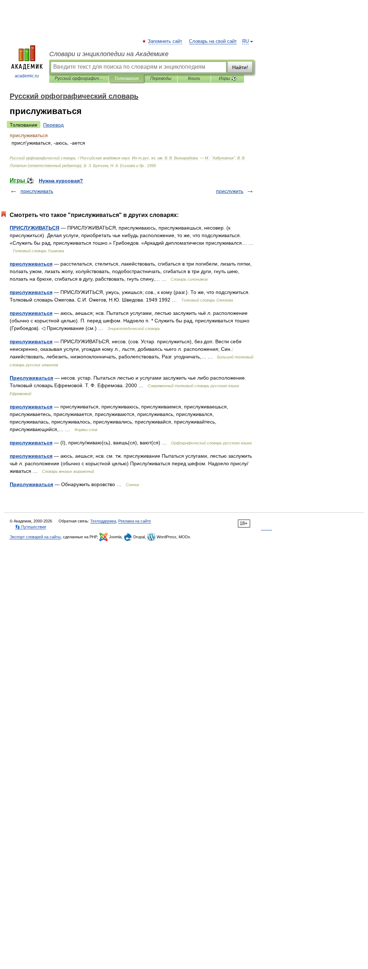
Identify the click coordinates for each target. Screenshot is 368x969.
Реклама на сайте (134, 521)
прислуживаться (31, 264)
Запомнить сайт (165, 41)
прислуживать (36, 191)
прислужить (229, 191)
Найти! (240, 67)
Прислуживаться (31, 378)
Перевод (53, 125)
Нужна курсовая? (61, 181)
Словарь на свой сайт (213, 41)
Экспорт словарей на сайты (35, 537)
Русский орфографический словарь (79, 78)
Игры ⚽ (227, 78)
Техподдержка (103, 521)
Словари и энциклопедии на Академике (109, 54)
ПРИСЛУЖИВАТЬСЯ (34, 228)
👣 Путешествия (30, 527)
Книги (194, 78)
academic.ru (27, 75)
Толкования (126, 78)
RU (245, 41)
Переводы (160, 78)
